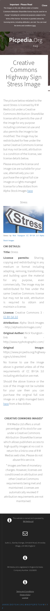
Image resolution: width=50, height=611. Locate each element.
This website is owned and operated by (28, 520)
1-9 (3, 605)
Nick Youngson (19, 236)
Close (44, 5)
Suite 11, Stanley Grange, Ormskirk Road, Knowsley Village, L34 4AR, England (25, 544)
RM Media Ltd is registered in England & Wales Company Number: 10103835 (25, 568)
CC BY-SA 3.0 (32, 236)
